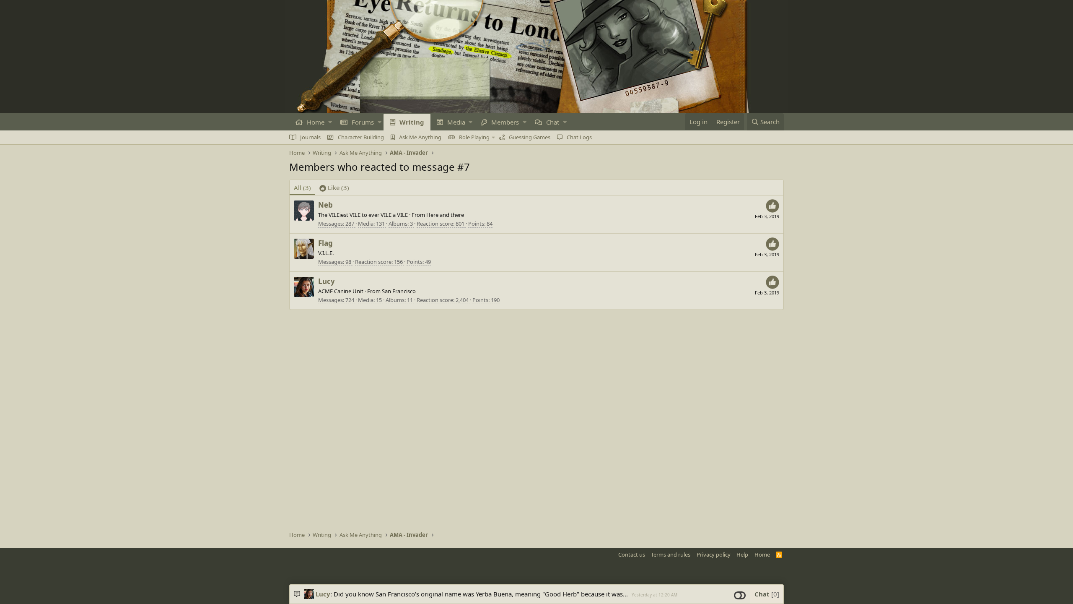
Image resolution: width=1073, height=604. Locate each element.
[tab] (334, 187)
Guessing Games (529, 137)
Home (315, 122)
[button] (330, 122)
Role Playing (474, 137)
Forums (363, 122)
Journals (310, 137)
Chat (552, 122)
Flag (325, 243)
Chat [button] (765, 594)
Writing (411, 122)
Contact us (631, 554)
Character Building (361, 137)
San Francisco (399, 291)
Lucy (326, 281)
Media (456, 122)
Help (742, 554)
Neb (325, 205)
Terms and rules (670, 554)
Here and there (445, 215)
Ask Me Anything (420, 137)
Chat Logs (579, 137)
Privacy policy (714, 554)
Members (505, 122)
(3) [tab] (302, 187)
